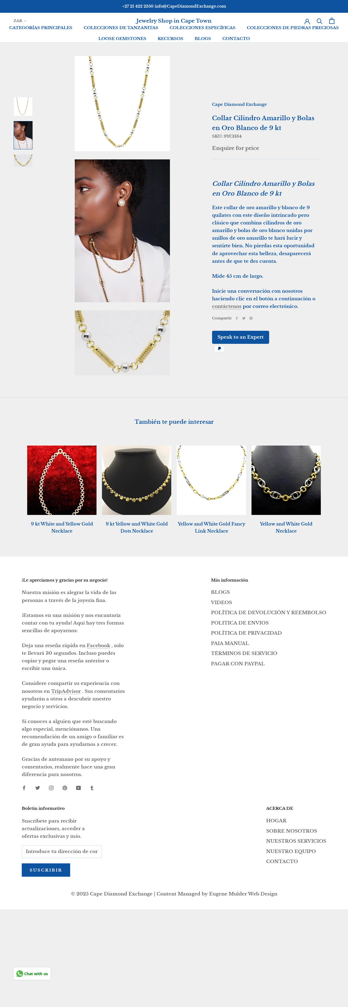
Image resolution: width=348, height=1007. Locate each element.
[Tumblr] (92, 788)
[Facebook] (236, 318)
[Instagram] (51, 788)
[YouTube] (78, 788)
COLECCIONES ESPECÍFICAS (202, 27)
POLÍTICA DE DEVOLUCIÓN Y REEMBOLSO (268, 613)
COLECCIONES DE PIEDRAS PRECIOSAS (293, 27)
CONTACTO (236, 38)
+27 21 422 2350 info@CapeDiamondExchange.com (174, 6)
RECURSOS (170, 38)
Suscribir (46, 870)
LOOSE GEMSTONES (122, 38)
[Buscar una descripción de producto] (319, 21)
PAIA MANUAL (230, 643)
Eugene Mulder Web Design (243, 894)
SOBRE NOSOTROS (291, 831)
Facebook (98, 645)
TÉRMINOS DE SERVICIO (244, 653)
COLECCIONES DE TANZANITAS (121, 27)
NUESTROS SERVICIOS (296, 841)
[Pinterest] (251, 318)
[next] (331, 484)
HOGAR (276, 821)
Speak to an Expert (240, 337)
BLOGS (203, 38)
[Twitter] (244, 318)
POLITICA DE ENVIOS (240, 623)
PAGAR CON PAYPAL (238, 664)
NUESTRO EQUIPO (291, 851)
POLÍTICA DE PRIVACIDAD (246, 633)
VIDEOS (221, 603)
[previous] (17, 484)
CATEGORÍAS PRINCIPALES (40, 27)
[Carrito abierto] (331, 21)
